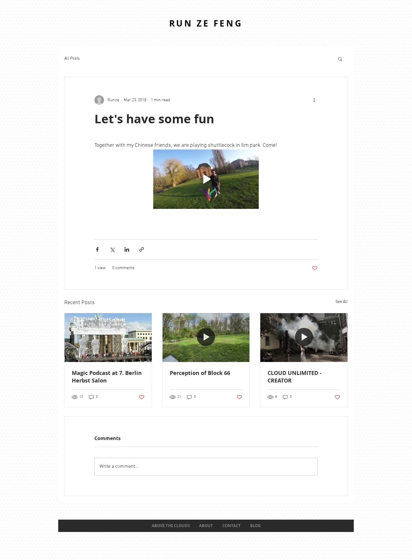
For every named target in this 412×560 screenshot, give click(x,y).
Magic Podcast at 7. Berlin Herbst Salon (107, 376)
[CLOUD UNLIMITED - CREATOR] (303, 337)
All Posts (72, 58)
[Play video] (206, 179)
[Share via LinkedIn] (127, 249)
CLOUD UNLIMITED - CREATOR (295, 376)
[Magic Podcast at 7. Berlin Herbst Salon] (108, 337)
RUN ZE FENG (206, 23)
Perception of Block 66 (200, 373)
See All (341, 301)
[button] (340, 58)
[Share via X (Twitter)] (112, 249)
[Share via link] (141, 249)
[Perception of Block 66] (206, 337)
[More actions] (314, 100)
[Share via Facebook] (97, 249)
